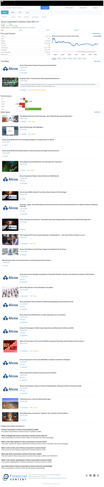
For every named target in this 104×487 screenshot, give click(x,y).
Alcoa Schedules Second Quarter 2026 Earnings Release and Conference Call (46, 302)
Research (76, 30)
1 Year (75, 58)
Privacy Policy (52, 478)
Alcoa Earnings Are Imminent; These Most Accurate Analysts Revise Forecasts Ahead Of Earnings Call (56, 219)
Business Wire (24, 72)
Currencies (26, 17)
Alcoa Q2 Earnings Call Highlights (32, 127)
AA (37, 21)
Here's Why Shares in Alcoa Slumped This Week (37, 287)
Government (43, 90)
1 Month (64, 58)
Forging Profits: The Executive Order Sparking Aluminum (40, 78)
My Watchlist (83, 8)
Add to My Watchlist (30, 27)
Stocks (13, 12)
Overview (13, 17)
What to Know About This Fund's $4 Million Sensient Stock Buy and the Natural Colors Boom (52, 341)
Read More (97, 112)
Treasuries (44, 17)
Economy (37, 90)
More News (97, 61)
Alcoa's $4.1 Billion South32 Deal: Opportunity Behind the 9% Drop (43, 249)
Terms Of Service (62, 478)
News (19, 17)
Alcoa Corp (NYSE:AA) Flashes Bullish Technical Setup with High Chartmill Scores (31, 151)
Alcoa (24, 70)
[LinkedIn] (94, 477)
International (35, 17)
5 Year (84, 58)
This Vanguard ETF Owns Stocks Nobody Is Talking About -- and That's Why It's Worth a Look (53, 235)
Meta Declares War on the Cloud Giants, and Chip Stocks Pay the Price (27, 260)
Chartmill (5, 145)
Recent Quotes (69, 8)
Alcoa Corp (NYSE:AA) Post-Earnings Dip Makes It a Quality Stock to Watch (29, 139)
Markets (5, 12)
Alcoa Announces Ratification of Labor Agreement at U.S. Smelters (43, 315)
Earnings (33, 90)
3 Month (70, 58)
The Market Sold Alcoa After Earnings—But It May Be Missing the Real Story (47, 116)
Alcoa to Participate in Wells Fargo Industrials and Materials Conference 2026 (46, 328)
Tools (27, 12)
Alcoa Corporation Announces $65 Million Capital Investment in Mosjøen (45, 359)
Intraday (54, 58)
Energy (34, 296)
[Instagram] (98, 477)
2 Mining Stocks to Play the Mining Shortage (36, 399)
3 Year (79, 58)
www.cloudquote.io (56, 474)
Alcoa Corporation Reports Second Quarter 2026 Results (39, 176)
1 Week (59, 58)
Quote (20, 30)
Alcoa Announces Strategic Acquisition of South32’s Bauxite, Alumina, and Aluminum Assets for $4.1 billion (57, 274)
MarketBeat (24, 90)
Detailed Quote (96, 33)
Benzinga (23, 170)
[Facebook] (90, 477)
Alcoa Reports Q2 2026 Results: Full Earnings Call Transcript (41, 162)
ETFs (20, 12)
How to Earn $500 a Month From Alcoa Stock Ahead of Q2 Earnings (44, 192)
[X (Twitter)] (86, 477)
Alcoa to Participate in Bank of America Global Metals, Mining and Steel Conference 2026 (50, 386)
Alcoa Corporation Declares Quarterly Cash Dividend (38, 65)
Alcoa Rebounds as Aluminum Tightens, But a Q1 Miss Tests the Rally (44, 413)
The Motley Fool (25, 243)
